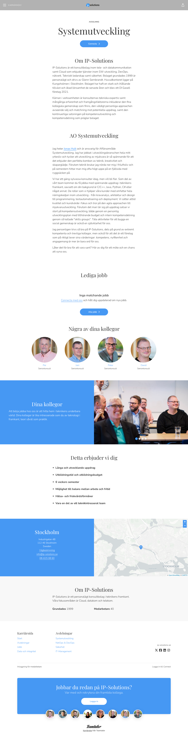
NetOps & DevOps (65, 642)
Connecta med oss (72, 300)
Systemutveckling (64, 638)
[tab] (136, 438)
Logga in (94, 701)
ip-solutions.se (164, 645)
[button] (182, 5)
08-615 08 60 (47, 558)
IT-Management (63, 651)
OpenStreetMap (174, 575)
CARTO (184, 575)
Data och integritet (26, 651)
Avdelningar (23, 642)
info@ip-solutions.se (47, 554)
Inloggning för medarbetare (29, 666)
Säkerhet (60, 647)
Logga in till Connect (161, 666)
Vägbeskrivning (47, 550)
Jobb (19, 647)
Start (19, 638)
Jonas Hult (70, 148)
